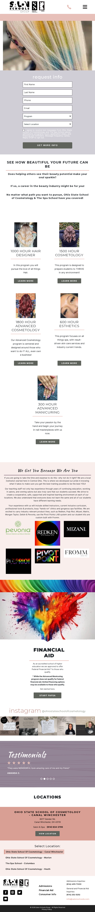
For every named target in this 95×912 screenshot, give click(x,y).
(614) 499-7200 (74, 884)
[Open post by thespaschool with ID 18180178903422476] (9, 725)
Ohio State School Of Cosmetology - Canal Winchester (34, 852)
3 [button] (47, 779)
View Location (47, 834)
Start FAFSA (47, 695)
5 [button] (54, 779)
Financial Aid (46, 890)
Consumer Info (47, 894)
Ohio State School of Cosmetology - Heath (28, 869)
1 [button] (41, 779)
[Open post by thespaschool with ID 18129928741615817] (85, 725)
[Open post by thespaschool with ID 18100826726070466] (28, 725)
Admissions (45, 886)
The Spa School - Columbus (20, 863)
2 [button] (44, 779)
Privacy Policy (47, 909)
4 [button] (51, 779)
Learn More (26, 281)
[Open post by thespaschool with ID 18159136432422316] (47, 725)
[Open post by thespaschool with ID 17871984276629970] (66, 725)
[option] (47, 766)
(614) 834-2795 (55, 827)
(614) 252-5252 (73, 894)
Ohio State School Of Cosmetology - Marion (29, 857)
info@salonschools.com (78, 899)
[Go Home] (15, 883)
